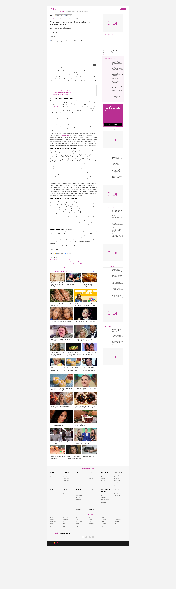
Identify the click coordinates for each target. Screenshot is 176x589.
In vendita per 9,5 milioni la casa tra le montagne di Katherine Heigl (117, 176)
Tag (115, 523)
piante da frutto (65, 135)
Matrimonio (103, 478)
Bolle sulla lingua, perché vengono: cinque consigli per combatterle (117, 236)
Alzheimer (104, 521)
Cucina (64, 492)
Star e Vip (67, 9)
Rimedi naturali (105, 525)
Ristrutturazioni (117, 480)
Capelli (77, 523)
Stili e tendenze (79, 521)
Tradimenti (65, 517)
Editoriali (78, 492)
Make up (78, 526)
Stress (116, 517)
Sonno (103, 526)
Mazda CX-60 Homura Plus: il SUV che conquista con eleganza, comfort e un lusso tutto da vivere (117, 213)
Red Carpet (52, 526)
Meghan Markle (66, 478)
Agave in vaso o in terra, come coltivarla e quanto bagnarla (117, 98)
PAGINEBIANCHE (91, 543)
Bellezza (77, 476)
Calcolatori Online (105, 490)
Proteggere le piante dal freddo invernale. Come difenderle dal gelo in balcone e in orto (69, 263)
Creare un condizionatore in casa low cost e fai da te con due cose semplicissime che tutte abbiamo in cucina (117, 277)
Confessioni (65, 525)
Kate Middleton (80, 11)
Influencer (52, 519)
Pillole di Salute (117, 493)
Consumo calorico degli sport (106, 504)
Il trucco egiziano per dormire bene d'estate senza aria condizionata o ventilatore (117, 271)
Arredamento (116, 478)
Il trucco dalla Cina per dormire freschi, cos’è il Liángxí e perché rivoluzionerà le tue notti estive (117, 296)
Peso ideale (103, 495)
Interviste (78, 493)
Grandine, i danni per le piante (60, 89)
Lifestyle (52, 475)
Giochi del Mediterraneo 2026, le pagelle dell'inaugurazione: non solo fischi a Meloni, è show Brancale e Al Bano (117, 158)
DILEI (101, 543)
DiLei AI (97, 9)
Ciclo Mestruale (92, 525)
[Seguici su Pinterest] (86, 537)
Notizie (91, 489)
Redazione (92, 509)
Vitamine (104, 523)
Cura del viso (78, 525)
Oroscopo (79, 509)
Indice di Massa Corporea (106, 494)
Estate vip (74, 11)
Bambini (90, 519)
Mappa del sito (111, 533)
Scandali (77, 517)
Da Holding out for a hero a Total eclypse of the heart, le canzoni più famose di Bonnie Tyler (117, 343)
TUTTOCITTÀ (97, 543)
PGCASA (86, 543)
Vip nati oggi (68, 11)
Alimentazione (118, 519)
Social (51, 523)
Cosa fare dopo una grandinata (60, 94)
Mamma (103, 476)
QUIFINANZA (109, 543)
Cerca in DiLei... (65, 533)
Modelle (52, 525)
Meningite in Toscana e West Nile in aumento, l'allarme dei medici (117, 330)
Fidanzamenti (66, 526)
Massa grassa (103, 497)
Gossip (64, 521)
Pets (111, 9)
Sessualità (90, 480)
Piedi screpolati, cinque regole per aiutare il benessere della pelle (117, 219)
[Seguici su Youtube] (90, 537)
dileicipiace (78, 497)
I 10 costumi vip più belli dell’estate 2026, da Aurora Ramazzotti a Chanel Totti (117, 170)
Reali (64, 475)
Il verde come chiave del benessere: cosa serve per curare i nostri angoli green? (67, 265)
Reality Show (53, 521)
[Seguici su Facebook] (83, 537)
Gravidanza (91, 523)
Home (51, 18)
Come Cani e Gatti (117, 495)
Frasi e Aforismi (79, 495)
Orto (52, 249)
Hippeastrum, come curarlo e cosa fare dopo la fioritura (117, 86)
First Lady (52, 517)
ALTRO (116, 9)
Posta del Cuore (104, 480)
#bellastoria (78, 499)
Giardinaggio (116, 482)
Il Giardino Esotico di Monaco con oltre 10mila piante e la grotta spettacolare (117, 80)
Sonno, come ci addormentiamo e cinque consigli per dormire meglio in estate (117, 225)
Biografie (65, 523)
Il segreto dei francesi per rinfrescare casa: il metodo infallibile (117, 283)
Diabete (103, 517)
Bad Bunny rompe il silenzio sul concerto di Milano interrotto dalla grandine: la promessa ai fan (70, 261)
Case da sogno (117, 475)
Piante (57, 249)
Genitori (90, 521)
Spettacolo (52, 476)
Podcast (116, 489)
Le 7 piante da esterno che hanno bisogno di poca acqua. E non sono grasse (117, 68)
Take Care (80, 9)
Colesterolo (104, 519)
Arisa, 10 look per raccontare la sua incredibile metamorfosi (117, 164)
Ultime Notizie (91, 492)
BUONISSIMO (115, 543)
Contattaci (105, 533)
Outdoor (115, 484)
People (60, 9)
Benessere (90, 475)
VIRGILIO (67, 543)
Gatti (51, 493)
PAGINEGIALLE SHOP (80, 543)
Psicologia (91, 478)
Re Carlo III (86, 11)
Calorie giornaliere (105, 499)
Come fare (54, 18)
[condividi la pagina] (96, 37)
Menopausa (91, 526)
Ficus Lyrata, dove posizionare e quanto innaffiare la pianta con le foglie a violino (117, 62)
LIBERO (63, 543)
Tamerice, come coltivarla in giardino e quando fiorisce (117, 92)
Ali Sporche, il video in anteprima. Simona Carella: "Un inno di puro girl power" (117, 231)
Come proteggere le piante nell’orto (61, 91)
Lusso (77, 519)
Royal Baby (117, 521)
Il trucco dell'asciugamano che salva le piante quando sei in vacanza (64, 267)
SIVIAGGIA (105, 543)
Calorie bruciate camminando (104, 501)
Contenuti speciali (96, 533)
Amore (102, 475)
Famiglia (91, 517)
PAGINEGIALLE (72, 543)
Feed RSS (118, 533)
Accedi (123, 9)
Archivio (123, 533)
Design (115, 476)
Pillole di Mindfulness (118, 492)
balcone (89, 201)
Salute (90, 476)
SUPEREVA (120, 543)
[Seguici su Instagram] (93, 537)
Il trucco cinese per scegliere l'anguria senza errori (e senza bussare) (117, 289)
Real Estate (116, 485)
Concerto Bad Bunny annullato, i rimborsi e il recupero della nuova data (65, 259)
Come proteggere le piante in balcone (61, 92)
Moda (77, 475)
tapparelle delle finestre (56, 107)
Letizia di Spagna (66, 480)
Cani (51, 492)
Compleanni (65, 519)
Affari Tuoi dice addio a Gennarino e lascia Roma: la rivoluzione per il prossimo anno (117, 337)
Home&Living (89, 9)
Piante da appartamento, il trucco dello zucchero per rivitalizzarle (117, 74)
